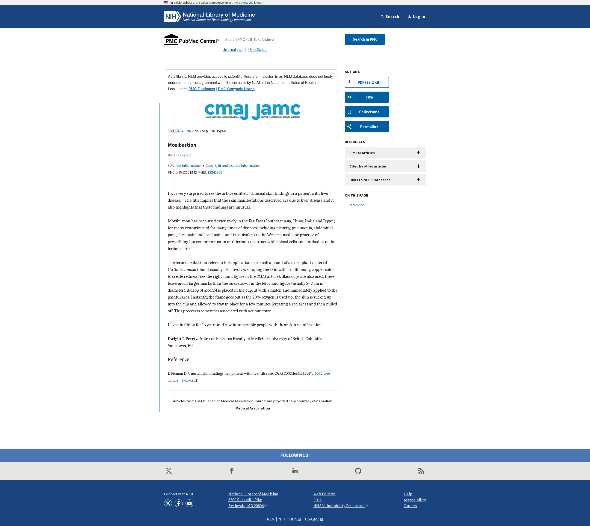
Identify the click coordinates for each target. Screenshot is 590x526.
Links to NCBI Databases (369, 179)
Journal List (233, 49)
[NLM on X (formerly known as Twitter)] (168, 503)
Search (393, 16)
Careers (410, 506)
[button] (367, 97)
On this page (356, 195)
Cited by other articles (368, 166)
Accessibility (415, 500)
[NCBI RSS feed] (421, 470)
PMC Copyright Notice (236, 88)
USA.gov (312, 519)
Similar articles (362, 152)
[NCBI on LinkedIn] (295, 470)
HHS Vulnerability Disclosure (339, 505)
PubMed (189, 380)
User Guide (257, 49)
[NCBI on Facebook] (231, 470)
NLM (271, 519)
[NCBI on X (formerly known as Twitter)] (168, 470)
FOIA (317, 500)
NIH (282, 519)
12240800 (214, 172)
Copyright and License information (233, 165)
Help (408, 494)
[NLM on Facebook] (179, 503)
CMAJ (188, 131)
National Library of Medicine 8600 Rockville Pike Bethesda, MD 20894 (253, 499)
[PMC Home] (191, 39)
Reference (356, 205)
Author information (185, 165)
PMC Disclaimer (202, 88)
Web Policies (324, 494)
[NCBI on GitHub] (358, 470)
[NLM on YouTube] (189, 503)
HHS (293, 519)
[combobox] (284, 39)
